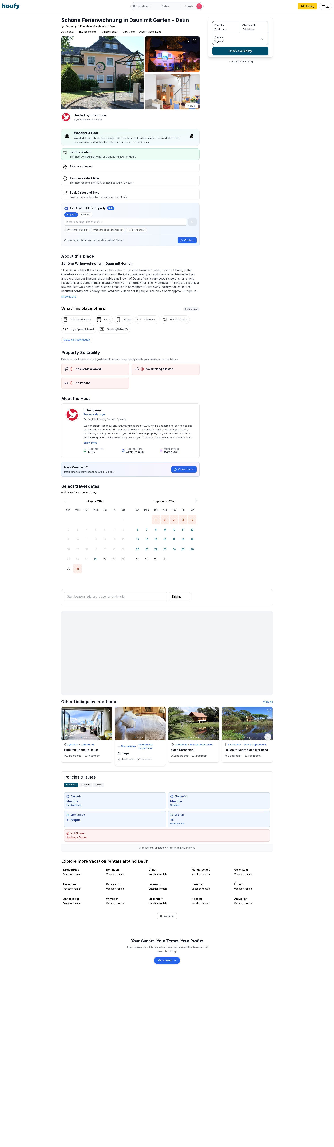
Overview (71, 784)
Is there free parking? (77, 230)
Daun (113, 26)
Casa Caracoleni (182, 750)
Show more (90, 442)
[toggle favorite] (108, 710)
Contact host (186, 469)
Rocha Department (201, 744)
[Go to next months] (195, 501)
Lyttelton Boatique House (81, 750)
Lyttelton (72, 744)
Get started (165, 960)
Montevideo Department (145, 746)
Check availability (240, 51)
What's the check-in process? (108, 230)
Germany (71, 26)
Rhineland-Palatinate (93, 26)
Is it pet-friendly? (136, 230)
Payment (85, 784)
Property (71, 214)
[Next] (267, 736)
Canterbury (87, 744)
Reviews (85, 214)
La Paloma (181, 744)
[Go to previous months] (64, 501)
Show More (68, 296)
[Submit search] (199, 6)
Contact (189, 240)
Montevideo (128, 746)
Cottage (123, 753)
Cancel (98, 784)
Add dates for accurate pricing (78, 492)
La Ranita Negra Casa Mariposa (246, 750)
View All (268, 701)
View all (191, 105)
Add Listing (307, 6)
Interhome (92, 410)
